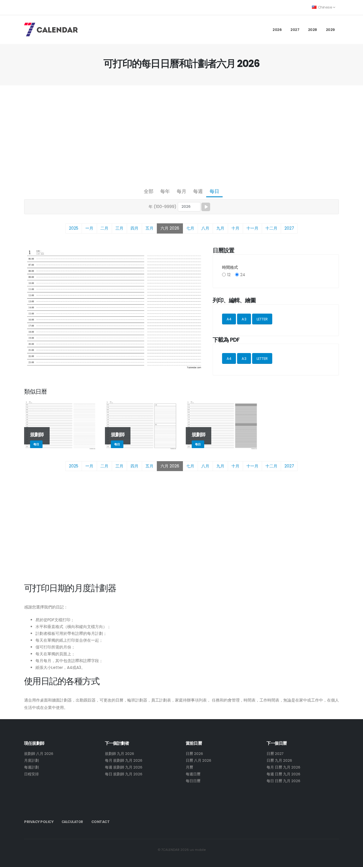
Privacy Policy (38, 821)
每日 (214, 191)
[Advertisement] (181, 135)
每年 (165, 191)
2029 (330, 29)
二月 (104, 228)
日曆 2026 (194, 753)
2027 (294, 29)
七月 (190, 228)
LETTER (262, 319)
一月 (89, 228)
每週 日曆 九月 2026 (283, 774)
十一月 (252, 228)
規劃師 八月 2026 (38, 753)
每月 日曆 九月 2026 (283, 767)
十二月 (271, 228)
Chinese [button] (325, 7)
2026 (277, 29)
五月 (149, 228)
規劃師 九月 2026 (119, 753)
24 (242, 275)
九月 (220, 228)
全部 (148, 191)
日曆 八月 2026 (198, 760)
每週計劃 (31, 767)
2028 (312, 29)
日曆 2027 (275, 753)
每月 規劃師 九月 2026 (123, 760)
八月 (205, 228)
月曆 (189, 767)
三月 (119, 228)
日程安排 (31, 774)
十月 (235, 228)
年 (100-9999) (162, 206)
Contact (100, 821)
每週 (198, 191)
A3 (244, 319)
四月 (134, 228)
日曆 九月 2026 (279, 760)
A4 (229, 319)
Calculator (72, 822)
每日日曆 (193, 780)
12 (229, 275)
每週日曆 (193, 774)
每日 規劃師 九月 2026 (123, 774)
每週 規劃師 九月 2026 (123, 767)
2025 (73, 228)
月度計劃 (31, 760)
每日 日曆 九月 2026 (283, 780)
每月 (181, 191)
